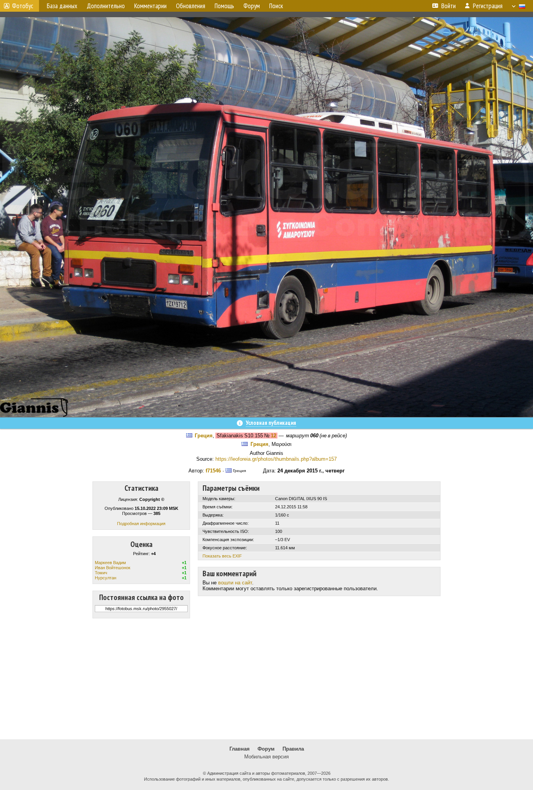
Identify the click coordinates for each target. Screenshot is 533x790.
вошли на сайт (235, 583)
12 (273, 435)
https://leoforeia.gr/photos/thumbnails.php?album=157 (276, 459)
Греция (204, 435)
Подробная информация (141, 523)
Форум (266, 749)
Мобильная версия (266, 757)
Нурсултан (105, 577)
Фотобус (22, 6)
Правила (293, 749)
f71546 (213, 471)
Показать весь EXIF (222, 556)
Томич (101, 572)
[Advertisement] (266, 678)
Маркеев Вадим (110, 562)
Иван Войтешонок (112, 567)
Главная (239, 749)
